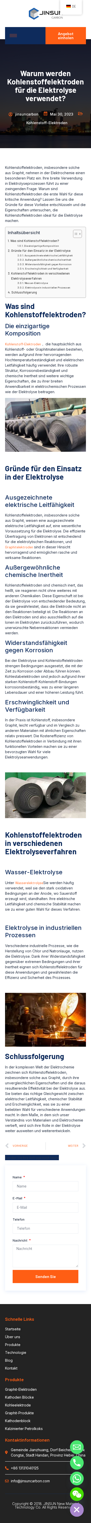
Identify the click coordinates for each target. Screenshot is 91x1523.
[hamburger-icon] (13, 35)
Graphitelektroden (19, 547)
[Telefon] (77, 1463)
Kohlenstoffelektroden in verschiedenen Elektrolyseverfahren (40, 275)
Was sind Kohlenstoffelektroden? (34, 241)
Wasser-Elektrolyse (36, 282)
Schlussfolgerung (24, 292)
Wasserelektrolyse (29, 883)
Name (17, 1177)
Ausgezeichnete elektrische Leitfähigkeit (49, 255)
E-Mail (18, 1198)
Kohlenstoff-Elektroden (23, 344)
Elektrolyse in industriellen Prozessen (47, 287)
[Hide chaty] (77, 1510)
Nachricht (20, 1240)
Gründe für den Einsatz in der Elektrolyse (41, 251)
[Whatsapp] (77, 1478)
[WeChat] (77, 1494)
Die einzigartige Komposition (41, 245)
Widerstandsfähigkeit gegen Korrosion (48, 264)
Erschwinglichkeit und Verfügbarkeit (47, 268)
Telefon (19, 1219)
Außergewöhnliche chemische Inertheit (48, 259)
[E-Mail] (77, 1447)
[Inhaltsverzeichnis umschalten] (75, 234)
